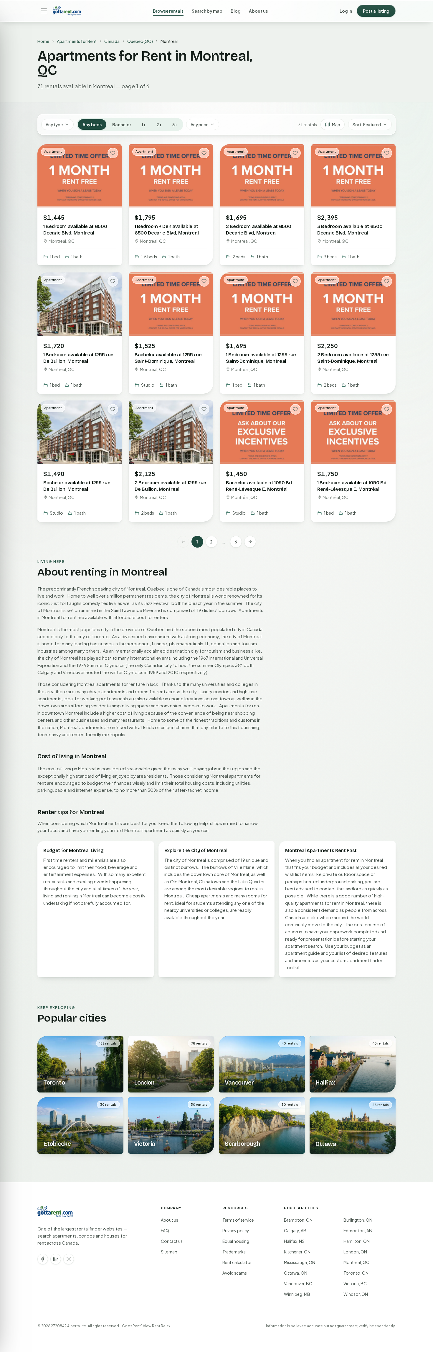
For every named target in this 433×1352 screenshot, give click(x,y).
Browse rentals (168, 11)
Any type (54, 124)
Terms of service (238, 1220)
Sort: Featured (367, 124)
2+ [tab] (159, 124)
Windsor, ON (355, 1294)
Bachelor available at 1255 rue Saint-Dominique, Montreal (168, 358)
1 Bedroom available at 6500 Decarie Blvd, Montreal (75, 230)
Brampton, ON (298, 1220)
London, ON (355, 1251)
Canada (112, 41)
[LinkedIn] (55, 1259)
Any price (199, 124)
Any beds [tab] (92, 124)
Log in (346, 11)
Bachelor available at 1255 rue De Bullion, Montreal (76, 486)
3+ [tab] (174, 124)
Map (336, 124)
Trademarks (234, 1251)
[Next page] (250, 542)
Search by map (207, 11)
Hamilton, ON (356, 1241)
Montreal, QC (356, 1262)
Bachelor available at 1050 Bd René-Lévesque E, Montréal (259, 486)
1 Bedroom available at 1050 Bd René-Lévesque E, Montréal (351, 486)
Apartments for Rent (77, 41)
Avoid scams (234, 1272)
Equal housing (235, 1241)
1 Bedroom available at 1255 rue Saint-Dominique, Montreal (261, 358)
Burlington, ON (357, 1220)
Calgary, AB (295, 1230)
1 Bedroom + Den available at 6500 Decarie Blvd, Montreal (167, 230)
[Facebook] (42, 1259)
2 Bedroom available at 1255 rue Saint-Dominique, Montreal (353, 358)
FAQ (165, 1230)
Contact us (172, 1241)
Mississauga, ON (299, 1262)
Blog (236, 11)
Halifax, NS (294, 1241)
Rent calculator (237, 1262)
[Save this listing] (113, 153)
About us (258, 11)
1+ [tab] (144, 124)
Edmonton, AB (357, 1230)
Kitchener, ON (297, 1251)
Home (43, 41)
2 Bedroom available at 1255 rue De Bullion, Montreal (170, 486)
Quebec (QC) (140, 41)
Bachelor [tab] (121, 124)
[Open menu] (43, 10)
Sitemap (169, 1251)
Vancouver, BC (298, 1283)
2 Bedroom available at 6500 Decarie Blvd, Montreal (258, 230)
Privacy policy (235, 1230)
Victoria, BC (355, 1283)
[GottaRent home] (67, 11)
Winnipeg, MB (297, 1294)
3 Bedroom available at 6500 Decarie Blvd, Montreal (349, 230)
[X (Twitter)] (68, 1259)
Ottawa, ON (295, 1272)
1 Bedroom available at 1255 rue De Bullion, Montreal (78, 358)
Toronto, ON (355, 1272)
